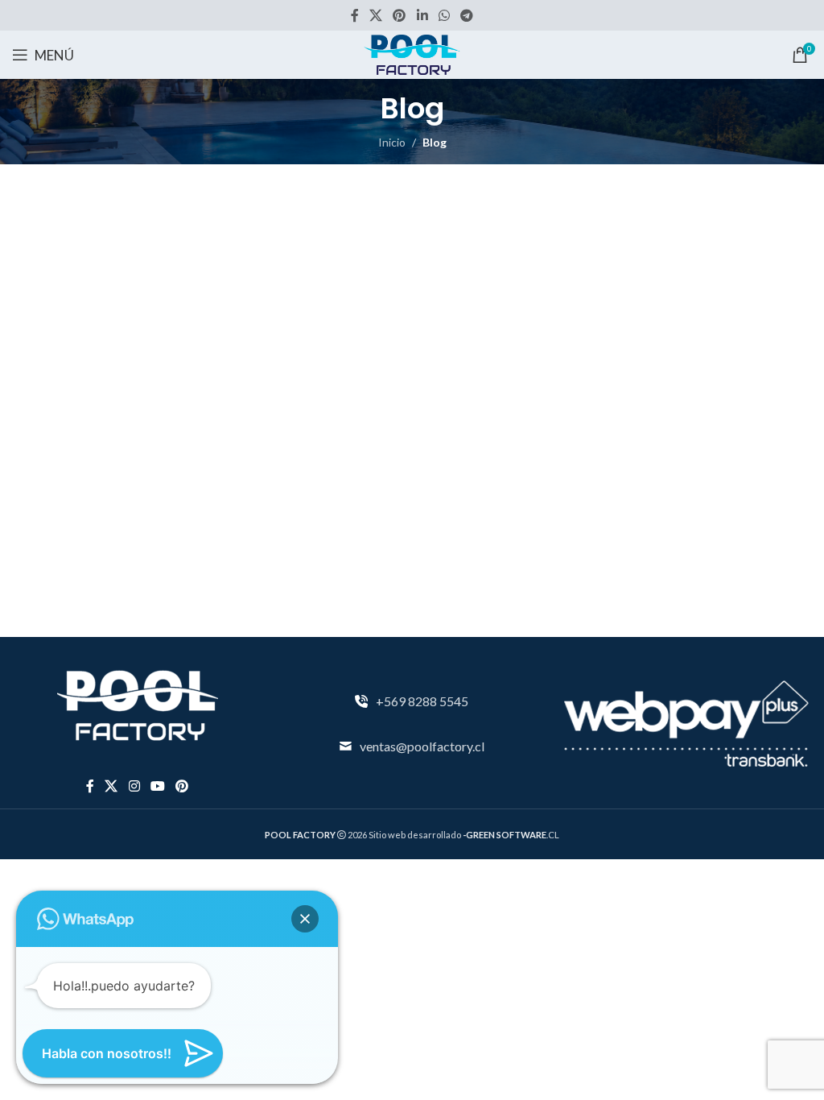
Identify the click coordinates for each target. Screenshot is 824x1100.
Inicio (392, 142)
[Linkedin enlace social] (422, 15)
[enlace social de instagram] (134, 786)
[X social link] (375, 15)
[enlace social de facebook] (354, 15)
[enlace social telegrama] (467, 15)
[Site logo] (412, 53)
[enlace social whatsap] (444, 15)
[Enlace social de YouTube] (157, 786)
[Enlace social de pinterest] (399, 15)
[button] (305, 919)
